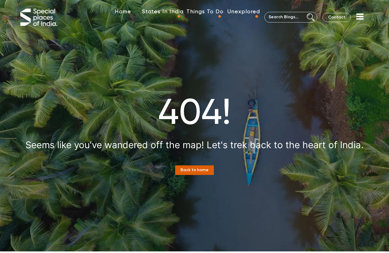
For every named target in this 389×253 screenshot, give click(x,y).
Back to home (194, 170)
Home (123, 11)
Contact (336, 17)
